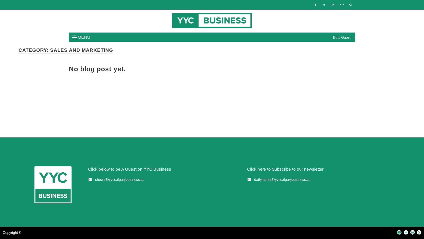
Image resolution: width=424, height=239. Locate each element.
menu (83, 37)
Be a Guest (341, 37)
